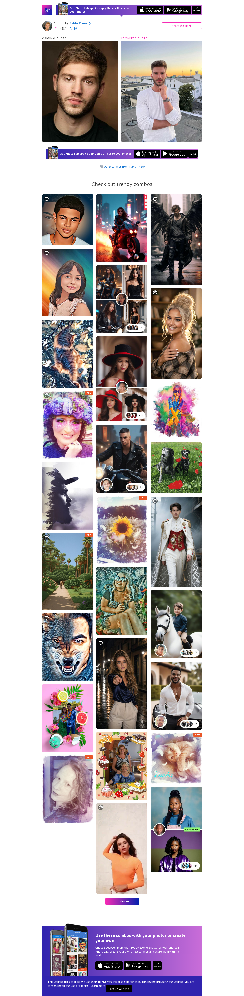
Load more (122, 901)
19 (75, 28)
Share (182, 26)
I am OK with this (119, 989)
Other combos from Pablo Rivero (124, 166)
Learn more (97, 986)
